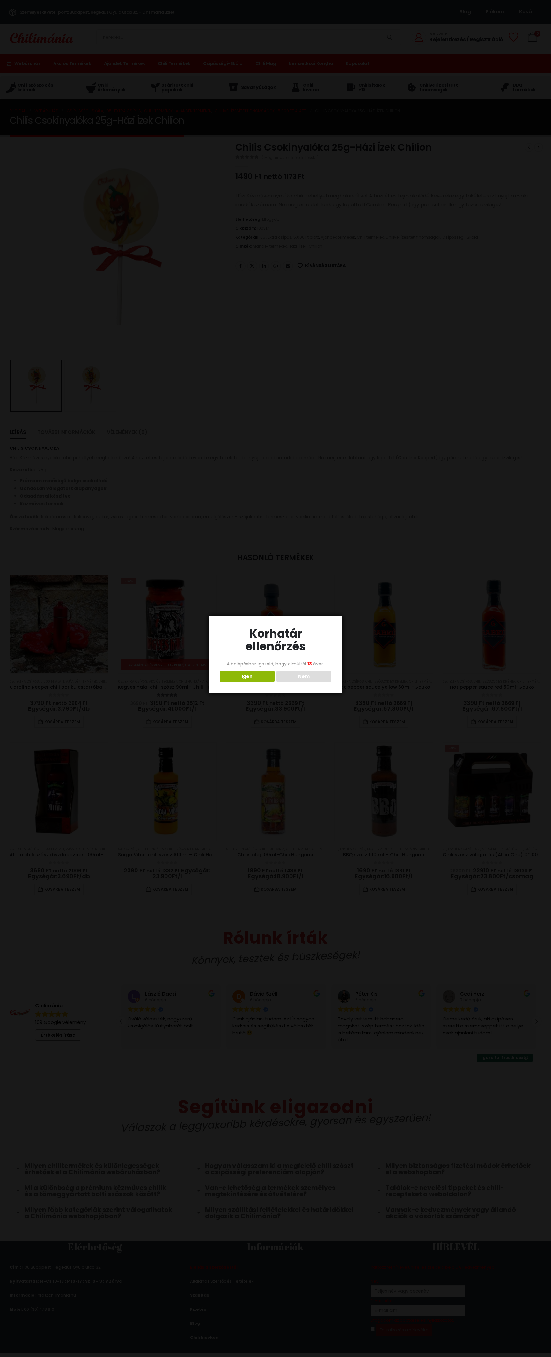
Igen (247, 676)
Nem (304, 676)
